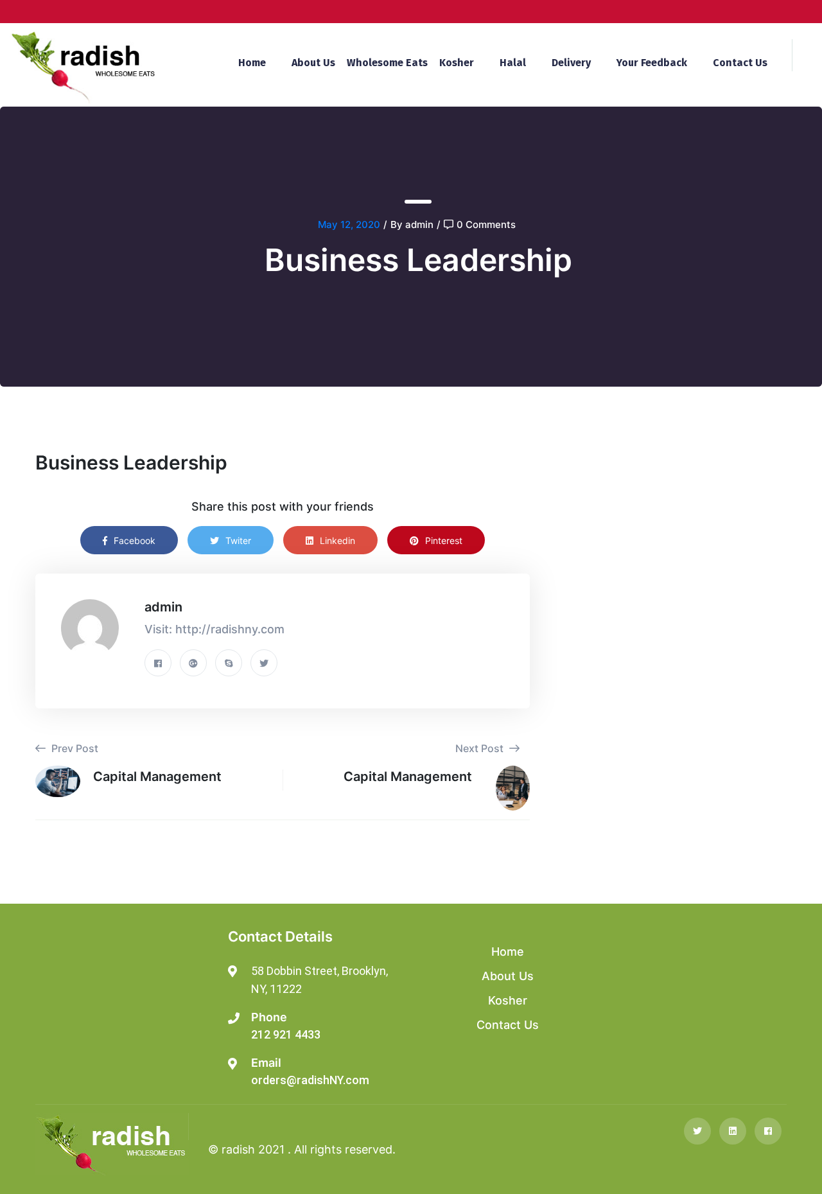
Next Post (480, 748)
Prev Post (73, 748)
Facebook (134, 540)
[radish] (83, 65)
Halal (513, 63)
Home (252, 63)
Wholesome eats (387, 63)
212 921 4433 (285, 1034)
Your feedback (651, 63)
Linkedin (337, 540)
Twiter (238, 540)
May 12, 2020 (349, 224)
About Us (313, 63)
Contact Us (740, 63)
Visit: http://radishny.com (214, 629)
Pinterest (443, 540)
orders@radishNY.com (310, 1080)
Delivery (571, 63)
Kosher (456, 63)
